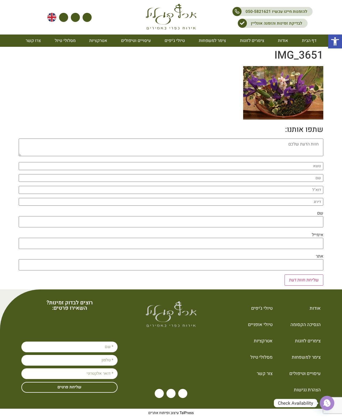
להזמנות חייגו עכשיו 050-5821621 (276, 11)
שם (320, 213)
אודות (283, 40)
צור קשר (265, 373)
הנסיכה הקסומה (305, 324)
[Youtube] (87, 17)
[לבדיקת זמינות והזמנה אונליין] (242, 23)
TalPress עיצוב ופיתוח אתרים (171, 413)
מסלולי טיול (65, 40)
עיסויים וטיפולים (136, 40)
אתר (319, 256)
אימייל (317, 235)
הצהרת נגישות (307, 390)
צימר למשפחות (212, 40)
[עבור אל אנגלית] (51, 17)
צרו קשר (33, 40)
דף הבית (309, 40)
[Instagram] (75, 17)
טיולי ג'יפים (175, 40)
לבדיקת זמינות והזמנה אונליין (276, 23)
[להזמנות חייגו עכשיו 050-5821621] (237, 11)
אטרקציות (98, 40)
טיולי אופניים (260, 324)
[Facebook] (63, 17)
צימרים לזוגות (252, 40)
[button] (335, 41)
